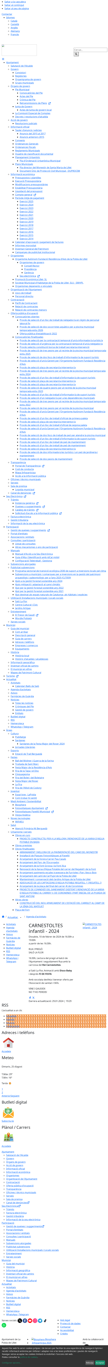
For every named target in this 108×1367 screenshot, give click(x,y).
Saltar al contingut (14, 5)
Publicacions (13, 1026)
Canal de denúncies (16, 1202)
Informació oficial (15, 1168)
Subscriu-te (8, 1121)
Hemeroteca (12, 954)
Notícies (10, 944)
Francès (15, 34)
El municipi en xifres (16, 1277)
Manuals (10, 1239)
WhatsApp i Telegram (17, 1314)
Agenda (10, 1019)
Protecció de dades (70, 1323)
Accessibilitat (67, 1330)
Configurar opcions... (12, 1362)
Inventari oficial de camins (20, 1273)
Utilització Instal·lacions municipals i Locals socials (32, 1250)
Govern (10, 1158)
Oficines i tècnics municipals (21, 1192)
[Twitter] (20, 1320)
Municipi (6, 1260)
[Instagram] (35, 1320)
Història (10, 1267)
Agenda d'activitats (36, 916)
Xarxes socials (13, 1256)
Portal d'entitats (14, 1229)
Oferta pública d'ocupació (20, 1185)
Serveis (10, 1195)
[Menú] (3, 59)
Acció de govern (14, 1165)
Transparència (13, 1189)
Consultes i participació (18, 1236)
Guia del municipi (15, 1263)
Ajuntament (8, 1151)
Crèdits (64, 1333)
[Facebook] (25, 1320)
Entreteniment (14, 1253)
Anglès (14, 27)
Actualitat (13, 917)
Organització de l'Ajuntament (21, 1178)
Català (14, 20)
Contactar (7, 14)
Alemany (15, 31)
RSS (8, 951)
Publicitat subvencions (18, 1246)
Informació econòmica (18, 1172)
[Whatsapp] (4, 1324)
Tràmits (10, 1209)
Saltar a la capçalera (15, 1)
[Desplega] (20, 917)
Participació (8, 1222)
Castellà (15, 24)
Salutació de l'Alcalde (17, 1155)
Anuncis (10, 1022)
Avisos (9, 934)
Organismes (12, 1175)
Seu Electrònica (10, 1206)
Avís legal (65, 1320)
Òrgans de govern (16, 1161)
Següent (15, 1095)
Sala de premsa (14, 1199)
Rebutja (89, 1362)
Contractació (13, 1182)
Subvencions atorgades (18, 1243)
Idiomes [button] (10, 17)
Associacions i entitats (18, 1233)
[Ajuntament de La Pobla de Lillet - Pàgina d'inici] (19, 49)
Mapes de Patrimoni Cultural (21, 1280)
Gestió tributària (15, 1216)
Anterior (6, 1095)
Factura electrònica (16, 1212)
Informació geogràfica (18, 1270)
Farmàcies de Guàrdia (17, 1297)
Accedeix (6, 1051)
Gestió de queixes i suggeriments (24, 1226)
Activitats (11, 924)
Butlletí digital (13, 948)
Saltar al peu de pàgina (16, 8)
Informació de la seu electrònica (23, 1219)
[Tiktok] (45, 1320)
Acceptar (100, 1362)
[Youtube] (30, 1320)
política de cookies (28, 1357)
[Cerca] (76, 54)
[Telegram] (40, 1320)
